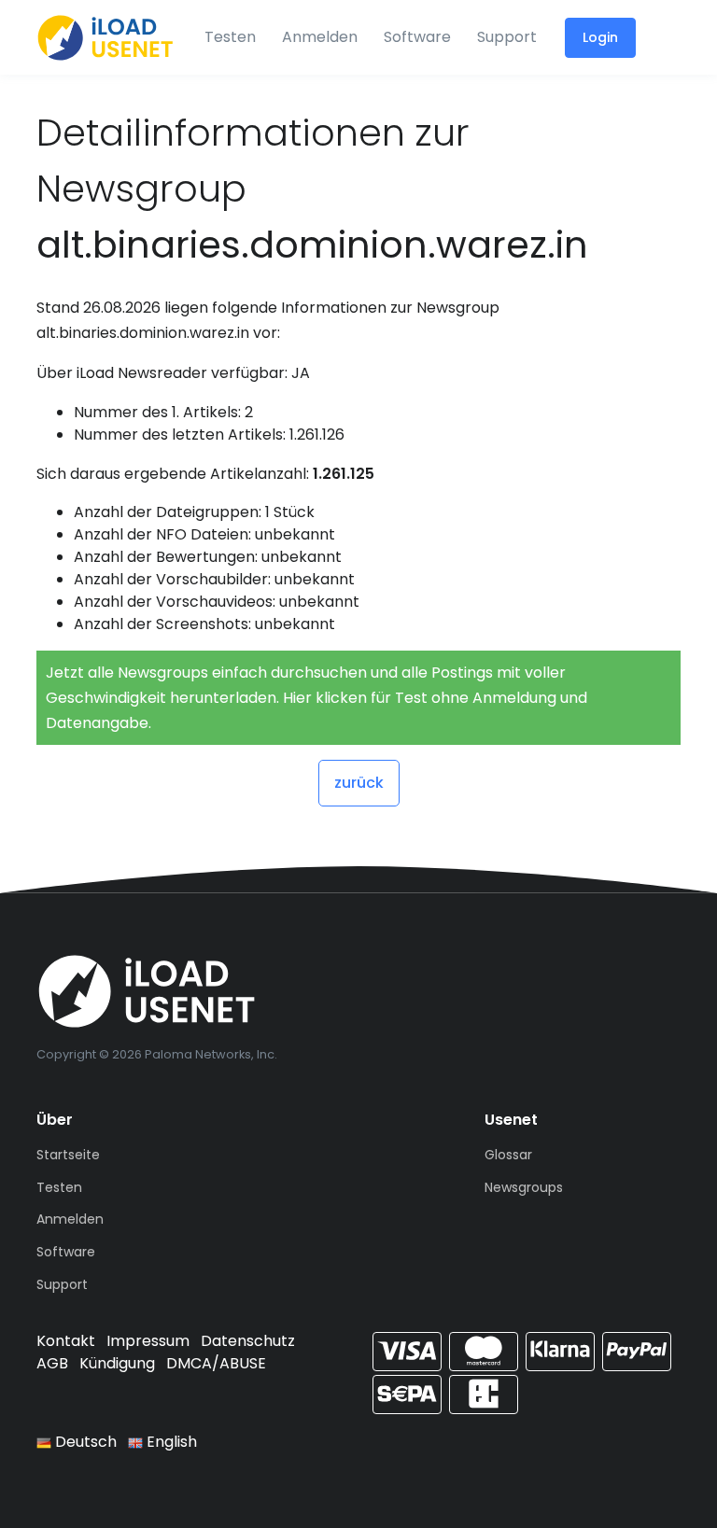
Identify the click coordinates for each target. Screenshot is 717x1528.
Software (417, 37)
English (170, 1441)
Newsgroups (524, 1187)
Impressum (148, 1341)
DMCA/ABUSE (216, 1363)
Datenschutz (248, 1341)
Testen (230, 37)
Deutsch (84, 1441)
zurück (359, 782)
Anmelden (320, 37)
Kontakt (65, 1341)
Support (507, 37)
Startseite (68, 1154)
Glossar (508, 1154)
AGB (52, 1363)
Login (600, 37)
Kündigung (117, 1363)
